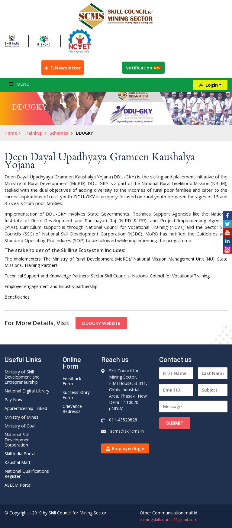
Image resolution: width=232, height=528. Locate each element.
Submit (174, 423)
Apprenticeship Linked (26, 408)
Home (11, 133)
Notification (139, 68)
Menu (22, 84)
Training (33, 133)
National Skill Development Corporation (18, 440)
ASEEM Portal (18, 485)
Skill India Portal (20, 453)
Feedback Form (72, 381)
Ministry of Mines (21, 417)
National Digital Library (27, 391)
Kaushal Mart (18, 462)
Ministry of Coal (20, 426)
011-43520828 (123, 420)
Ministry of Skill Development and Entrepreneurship (22, 377)
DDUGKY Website (101, 323)
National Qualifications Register (27, 473)
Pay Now (13, 399)
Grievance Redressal (72, 408)
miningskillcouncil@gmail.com (169, 519)
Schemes (59, 133)
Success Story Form (76, 394)
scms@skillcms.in (127, 431)
